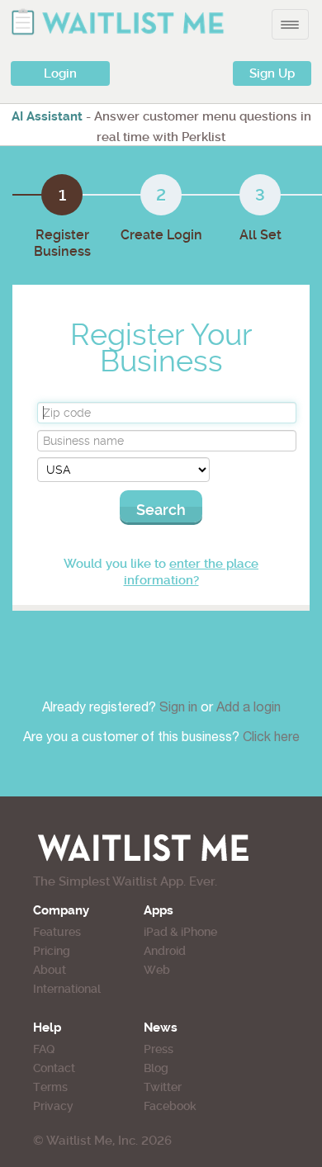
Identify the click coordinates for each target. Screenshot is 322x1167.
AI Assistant (47, 116)
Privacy (53, 1106)
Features (57, 931)
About (49, 969)
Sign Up (272, 73)
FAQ (43, 1049)
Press (158, 1049)
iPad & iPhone (180, 931)
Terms (50, 1087)
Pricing (51, 950)
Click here (271, 738)
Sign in (180, 709)
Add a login (248, 709)
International (67, 988)
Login (60, 73)
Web (157, 969)
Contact (54, 1068)
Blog (156, 1068)
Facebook (170, 1106)
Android (165, 950)
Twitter (163, 1087)
